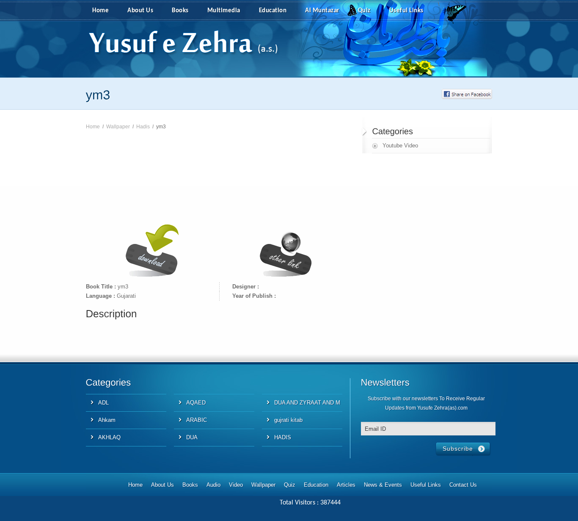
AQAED (196, 402)
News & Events (383, 485)
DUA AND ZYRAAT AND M (307, 402)
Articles (346, 485)
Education (273, 11)
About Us (140, 11)
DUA (192, 437)
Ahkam (107, 420)
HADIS (282, 437)
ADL (103, 402)
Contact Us (463, 485)
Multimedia (223, 11)
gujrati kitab (288, 420)
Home (100, 11)
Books (180, 11)
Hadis (143, 127)
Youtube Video (400, 145)
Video (236, 485)
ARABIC (196, 420)
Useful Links (406, 11)
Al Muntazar (322, 11)
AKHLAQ (109, 437)
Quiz (364, 11)
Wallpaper (118, 127)
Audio (213, 485)
